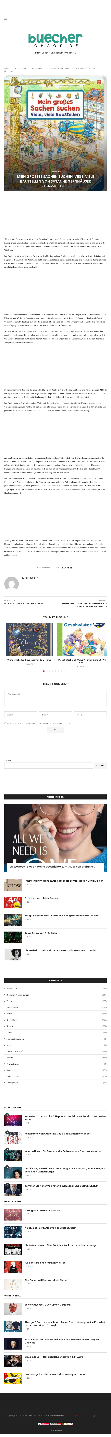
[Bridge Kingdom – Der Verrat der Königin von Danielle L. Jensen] (13, 920)
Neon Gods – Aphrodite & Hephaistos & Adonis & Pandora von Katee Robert (65, 1118)
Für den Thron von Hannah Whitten (45, 1262)
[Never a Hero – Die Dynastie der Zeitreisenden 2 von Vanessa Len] (13, 1155)
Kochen (57, 1026)
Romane (57, 1057)
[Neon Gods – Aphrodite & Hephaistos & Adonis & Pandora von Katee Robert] (13, 1120)
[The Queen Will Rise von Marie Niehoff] (13, 1284)
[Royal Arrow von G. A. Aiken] (13, 937)
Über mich (99, 1415)
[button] (8, 647)
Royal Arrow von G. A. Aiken (41, 933)
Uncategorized (57, 1082)
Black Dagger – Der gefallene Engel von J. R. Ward (54, 1357)
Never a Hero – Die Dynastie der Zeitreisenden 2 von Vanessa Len (63, 1151)
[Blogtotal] (67, 1424)
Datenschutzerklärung (85, 1415)
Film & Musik (57, 1007)
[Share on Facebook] (62, 567)
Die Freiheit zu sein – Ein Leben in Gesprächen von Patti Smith (60, 950)
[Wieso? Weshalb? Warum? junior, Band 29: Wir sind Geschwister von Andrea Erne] (82, 639)
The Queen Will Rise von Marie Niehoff (47, 1280)
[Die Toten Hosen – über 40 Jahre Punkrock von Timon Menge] (13, 1249)
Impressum (70, 1415)
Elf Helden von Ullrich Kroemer (42, 898)
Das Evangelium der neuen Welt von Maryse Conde (55, 1374)
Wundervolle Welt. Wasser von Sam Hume (29, 660)
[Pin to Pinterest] (68, 567)
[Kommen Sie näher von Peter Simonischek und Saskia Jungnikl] (13, 1190)
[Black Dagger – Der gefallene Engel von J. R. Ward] (13, 1361)
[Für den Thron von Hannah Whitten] (13, 1267)
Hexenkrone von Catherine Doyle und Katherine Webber (58, 1133)
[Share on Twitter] (65, 567)
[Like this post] (59, 567)
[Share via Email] (71, 567)
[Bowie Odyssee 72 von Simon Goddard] (13, 1309)
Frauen (57, 1013)
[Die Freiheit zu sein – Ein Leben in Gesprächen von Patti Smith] (13, 954)
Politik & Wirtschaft (57, 1051)
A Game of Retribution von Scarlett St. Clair (50, 1228)
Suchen (7, 760)
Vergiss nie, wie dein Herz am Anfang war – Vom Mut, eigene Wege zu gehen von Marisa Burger (65, 1170)
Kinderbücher (20, 68)
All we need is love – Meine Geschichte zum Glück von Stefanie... (52, 866)
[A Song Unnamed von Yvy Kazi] (13, 1215)
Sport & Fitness (57, 1076)
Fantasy (57, 1001)
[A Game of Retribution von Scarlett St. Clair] (13, 1232)
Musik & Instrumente (57, 1038)
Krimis (57, 1032)
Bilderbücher (37, 68)
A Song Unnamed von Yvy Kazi (42, 1210)
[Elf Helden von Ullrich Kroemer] (13, 902)
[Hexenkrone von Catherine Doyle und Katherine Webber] (13, 1138)
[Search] (105, 19)
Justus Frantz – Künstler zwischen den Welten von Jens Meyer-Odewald (62, 1341)
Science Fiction (57, 1063)
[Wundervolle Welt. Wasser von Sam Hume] (29, 639)
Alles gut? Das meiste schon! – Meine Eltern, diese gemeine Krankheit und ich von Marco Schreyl (65, 1324)
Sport (57, 1070)
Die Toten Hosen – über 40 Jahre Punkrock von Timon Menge (60, 1245)
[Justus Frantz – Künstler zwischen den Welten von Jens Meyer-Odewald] (13, 1344)
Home (6, 68)
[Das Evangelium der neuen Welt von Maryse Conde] (13, 1378)
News (57, 1045)
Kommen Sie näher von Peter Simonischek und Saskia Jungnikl (61, 1186)
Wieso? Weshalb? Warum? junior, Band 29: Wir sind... (82, 661)
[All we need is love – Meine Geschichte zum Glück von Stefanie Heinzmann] (55, 838)
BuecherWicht (50, 186)
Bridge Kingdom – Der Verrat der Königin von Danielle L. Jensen (62, 915)
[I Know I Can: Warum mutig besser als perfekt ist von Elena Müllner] (13, 885)
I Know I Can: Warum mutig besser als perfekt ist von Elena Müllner (64, 880)
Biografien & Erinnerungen (57, 994)
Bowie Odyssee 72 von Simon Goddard (48, 1304)
